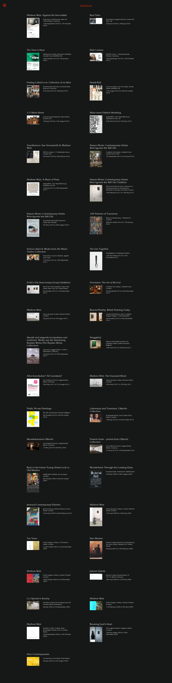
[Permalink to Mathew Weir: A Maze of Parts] (33, 189)
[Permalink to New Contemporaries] (33, 661)
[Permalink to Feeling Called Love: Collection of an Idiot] (33, 91)
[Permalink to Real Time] (96, 21)
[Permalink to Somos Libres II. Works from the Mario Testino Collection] (33, 257)
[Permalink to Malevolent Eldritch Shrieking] (96, 124)
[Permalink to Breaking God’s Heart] (96, 634)
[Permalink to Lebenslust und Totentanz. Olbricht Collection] (96, 418)
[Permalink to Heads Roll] (96, 93)
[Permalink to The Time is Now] (33, 61)
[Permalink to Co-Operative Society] (33, 605)
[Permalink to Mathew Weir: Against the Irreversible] (33, 28)
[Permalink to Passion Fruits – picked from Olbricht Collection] (96, 449)
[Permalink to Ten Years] (33, 545)
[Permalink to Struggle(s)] (96, 344)
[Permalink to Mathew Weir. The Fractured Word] (96, 383)
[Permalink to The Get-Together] (96, 261)
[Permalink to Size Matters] (96, 550)
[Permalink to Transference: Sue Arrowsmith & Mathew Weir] (33, 157)
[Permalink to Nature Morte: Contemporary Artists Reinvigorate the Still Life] (96, 159)
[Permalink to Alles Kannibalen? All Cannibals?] (33, 387)
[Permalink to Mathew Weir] (33, 317)
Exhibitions (86, 6)
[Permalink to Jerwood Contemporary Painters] (33, 516)
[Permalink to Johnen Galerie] (96, 577)
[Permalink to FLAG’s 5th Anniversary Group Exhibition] (33, 289)
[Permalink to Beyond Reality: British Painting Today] (96, 317)
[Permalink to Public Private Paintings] (33, 419)
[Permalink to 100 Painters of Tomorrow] (96, 225)
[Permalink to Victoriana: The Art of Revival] (96, 289)
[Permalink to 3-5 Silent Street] (33, 119)
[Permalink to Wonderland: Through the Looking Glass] (96, 479)
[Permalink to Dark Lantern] (96, 57)
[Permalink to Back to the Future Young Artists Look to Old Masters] (33, 483)
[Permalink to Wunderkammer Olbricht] (33, 446)
